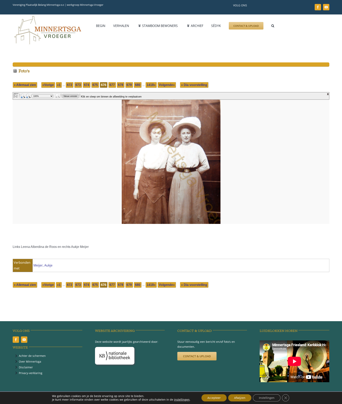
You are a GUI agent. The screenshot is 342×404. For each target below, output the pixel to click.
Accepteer (214, 398)
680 (137, 85)
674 (86, 85)
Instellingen (267, 398)
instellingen (182, 399)
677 (112, 85)
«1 (59, 85)
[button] (272, 25)
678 (120, 85)
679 (129, 85)
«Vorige (48, 85)
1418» (151, 85)
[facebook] (318, 7)
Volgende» (167, 85)
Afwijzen (239, 398)
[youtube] (326, 7)
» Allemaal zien (25, 85)
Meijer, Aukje (42, 265)
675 (95, 85)
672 (69, 85)
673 (78, 85)
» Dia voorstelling (194, 85)
